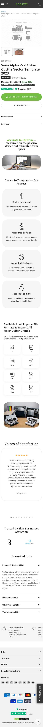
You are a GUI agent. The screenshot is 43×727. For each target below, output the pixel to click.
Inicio (3, 12)
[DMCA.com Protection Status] (21, 720)
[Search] (7, 4)
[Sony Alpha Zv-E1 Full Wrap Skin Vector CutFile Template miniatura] (7, 52)
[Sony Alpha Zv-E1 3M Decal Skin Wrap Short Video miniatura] (18, 52)
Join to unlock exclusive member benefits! (18, 85)
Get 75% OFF (39, 692)
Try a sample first (21, 105)
